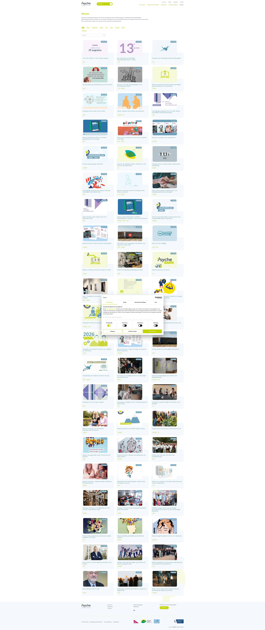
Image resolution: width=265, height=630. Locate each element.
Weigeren (112, 331)
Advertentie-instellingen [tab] (140, 302)
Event (101, 27)
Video (123, 27)
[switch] (125, 325)
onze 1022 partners (110, 309)
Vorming (84, 30)
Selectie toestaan (132, 331)
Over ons (164, 2)
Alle (83, 27)
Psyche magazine (138, 605)
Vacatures (175, 2)
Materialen (164, 5)
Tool (111, 27)
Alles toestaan (152, 331)
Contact (182, 2)
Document (94, 27)
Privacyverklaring (107, 622)
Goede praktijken (173, 5)
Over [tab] (156, 302)
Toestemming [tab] (109, 302)
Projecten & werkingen (153, 5)
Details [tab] (124, 302)
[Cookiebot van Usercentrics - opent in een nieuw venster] (156, 298)
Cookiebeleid (116, 622)
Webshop (136, 606)
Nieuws (182, 5)
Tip (106, 27)
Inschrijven (163, 607)
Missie (169, 2)
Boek (88, 27)
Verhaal (117, 27)
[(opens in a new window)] (134, 610)
